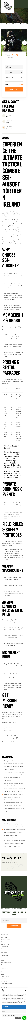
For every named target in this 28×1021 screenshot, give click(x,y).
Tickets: (8, 77)
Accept (5, 1007)
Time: (10, 72)
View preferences (9, 1015)
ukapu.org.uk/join (13, 738)
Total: (6, 84)
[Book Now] (24, 1018)
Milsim (13, 299)
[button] (25, 990)
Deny (4, 1011)
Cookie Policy (9, 1019)
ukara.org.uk (8, 730)
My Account (12, 17)
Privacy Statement (17, 1019)
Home (3, 17)
